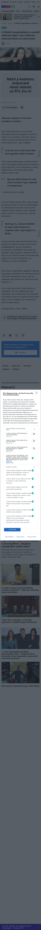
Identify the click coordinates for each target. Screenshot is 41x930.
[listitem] (20, 429)
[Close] (37, 393)
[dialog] (20, 465)
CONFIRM (12, 529)
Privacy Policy (31, 537)
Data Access (20, 537)
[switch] (33, 434)
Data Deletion (9, 537)
